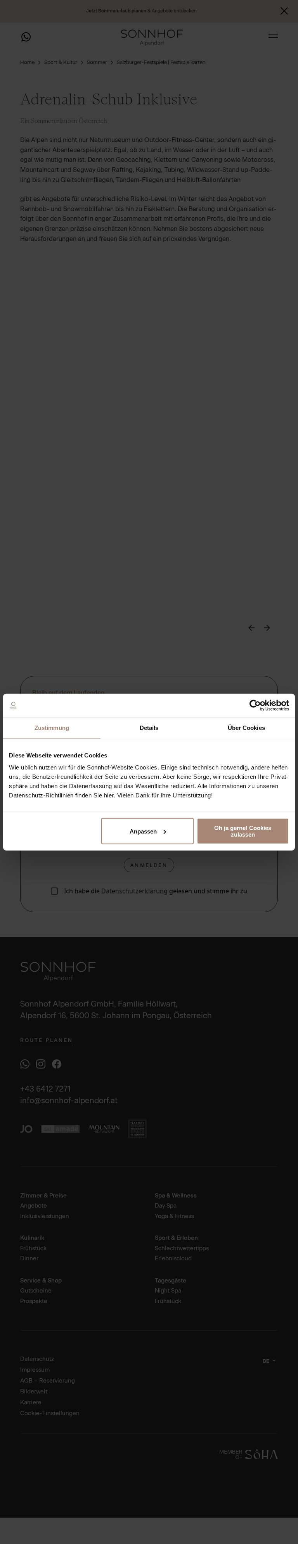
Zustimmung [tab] (52, 727)
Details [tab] (149, 727)
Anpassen (143, 831)
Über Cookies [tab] (246, 727)
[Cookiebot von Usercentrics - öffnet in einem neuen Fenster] (255, 705)
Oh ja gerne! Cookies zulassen (242, 831)
